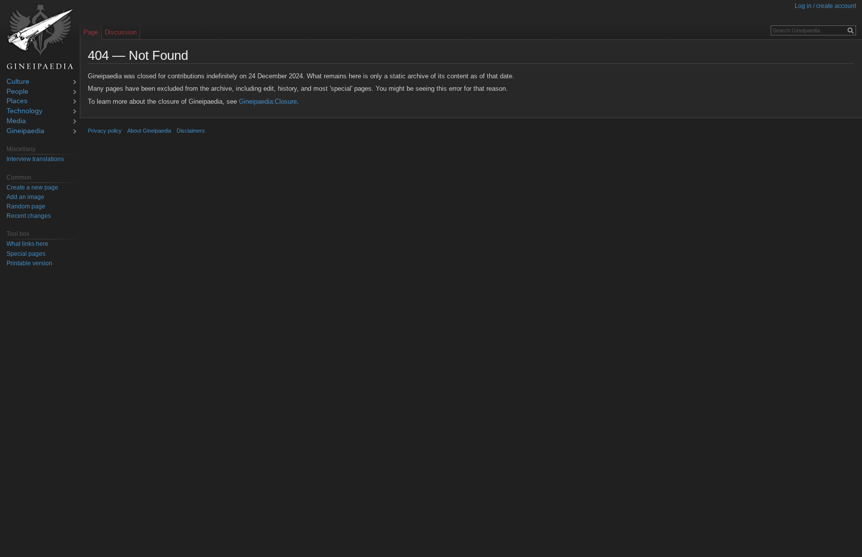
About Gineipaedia (149, 131)
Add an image (25, 196)
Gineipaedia (25, 131)
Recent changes (28, 215)
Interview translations (35, 159)
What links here (27, 243)
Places (16, 101)
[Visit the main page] (40, 37)
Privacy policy (105, 131)
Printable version (29, 263)
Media (16, 121)
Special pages (25, 253)
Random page (25, 206)
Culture (17, 82)
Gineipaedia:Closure (268, 101)
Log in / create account (825, 5)
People (17, 92)
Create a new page (32, 187)
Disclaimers (191, 131)
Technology (24, 111)
